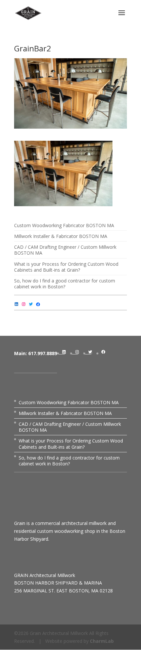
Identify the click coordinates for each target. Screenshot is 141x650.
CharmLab (102, 641)
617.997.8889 (42, 353)
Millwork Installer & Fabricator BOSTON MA (60, 236)
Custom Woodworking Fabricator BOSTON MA (64, 225)
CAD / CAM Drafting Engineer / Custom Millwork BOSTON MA (65, 250)
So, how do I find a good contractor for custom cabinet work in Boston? (64, 284)
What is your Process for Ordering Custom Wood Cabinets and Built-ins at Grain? (66, 267)
